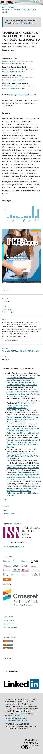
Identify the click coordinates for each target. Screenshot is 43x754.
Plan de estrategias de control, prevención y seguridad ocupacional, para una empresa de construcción (23, 475)
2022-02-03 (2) (7, 309)
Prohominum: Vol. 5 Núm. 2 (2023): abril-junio (23, 433)
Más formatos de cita (11, 340)
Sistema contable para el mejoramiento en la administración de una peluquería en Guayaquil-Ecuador (23, 488)
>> (7, 499)
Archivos (11, 7)
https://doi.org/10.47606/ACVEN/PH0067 (21, 95)
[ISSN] (21, 538)
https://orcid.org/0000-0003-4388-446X (13, 71)
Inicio (4, 7)
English (5, 510)
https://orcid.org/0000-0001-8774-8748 (13, 88)
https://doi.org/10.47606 (15, 547)
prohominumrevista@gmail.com (16, 720)
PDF (7, 290)
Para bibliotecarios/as (10, 627)
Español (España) (9, 514)
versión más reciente (25, 23)
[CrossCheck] (20, 607)
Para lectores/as (8, 620)
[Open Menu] (2, 2)
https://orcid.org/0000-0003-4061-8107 (13, 80)
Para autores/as (8, 624)
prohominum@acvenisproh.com (16, 718)
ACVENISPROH (16, 524)
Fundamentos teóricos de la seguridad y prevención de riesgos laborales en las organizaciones (21, 380)
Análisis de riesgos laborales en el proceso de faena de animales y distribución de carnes (23, 429)
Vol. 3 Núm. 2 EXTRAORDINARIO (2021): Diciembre (19, 10)
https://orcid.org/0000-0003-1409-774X (13, 63)
